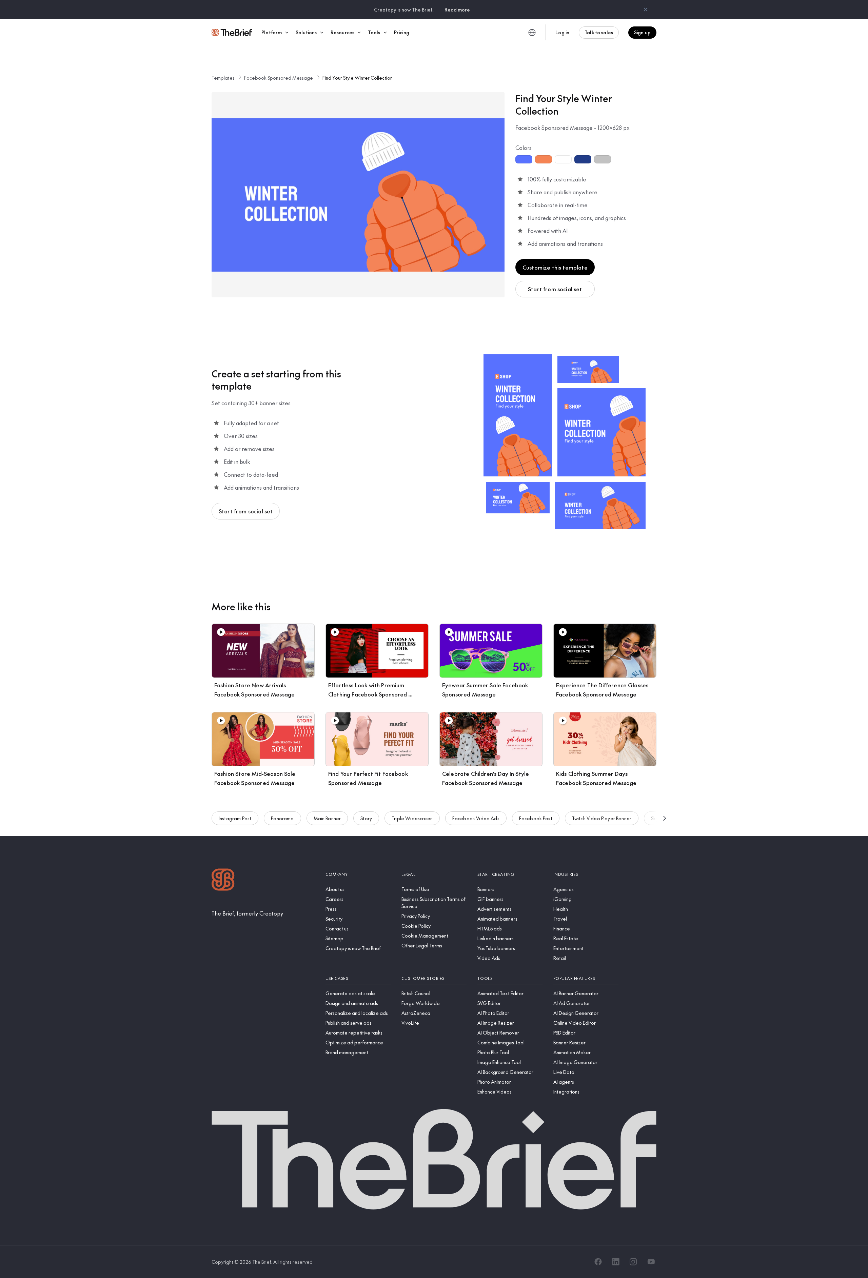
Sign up (642, 32)
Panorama (282, 818)
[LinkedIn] (615, 1261)
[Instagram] (633, 1261)
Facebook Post (535, 818)
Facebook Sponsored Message (278, 77)
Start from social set (555, 289)
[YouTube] (651, 1261)
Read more (457, 9)
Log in (562, 32)
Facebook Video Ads (475, 818)
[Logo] (223, 880)
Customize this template (555, 267)
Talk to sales (599, 32)
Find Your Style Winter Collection (357, 77)
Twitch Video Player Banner (601, 818)
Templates (223, 77)
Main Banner (327, 818)
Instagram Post (235, 818)
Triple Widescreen (412, 818)
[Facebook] (598, 1261)
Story (366, 818)
